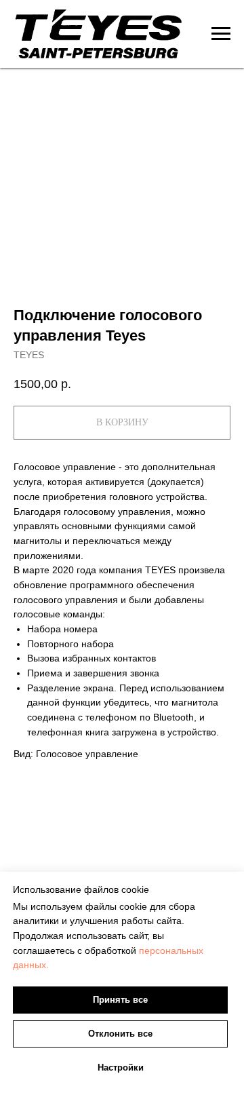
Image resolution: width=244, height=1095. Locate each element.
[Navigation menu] (220, 34)
